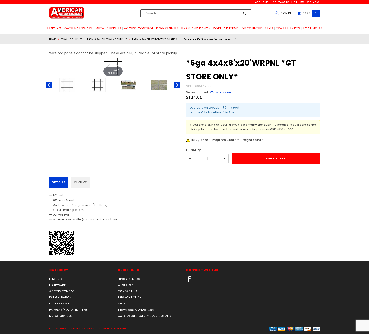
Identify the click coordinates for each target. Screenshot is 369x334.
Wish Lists (126, 285)
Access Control (62, 291)
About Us (261, 2)
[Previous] (109, 67)
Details (59, 182)
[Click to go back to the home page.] (66, 13)
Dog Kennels (59, 303)
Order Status (129, 279)
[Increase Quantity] (224, 158)
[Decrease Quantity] (190, 158)
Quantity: (194, 150)
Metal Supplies (60, 316)
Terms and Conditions (136, 310)
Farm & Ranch (60, 297)
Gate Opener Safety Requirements (145, 316)
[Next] (117, 67)
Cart (309, 13)
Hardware (57, 285)
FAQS (121, 303)
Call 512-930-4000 (306, 2)
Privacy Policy (129, 297)
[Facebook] (190, 280)
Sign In (285, 13)
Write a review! (221, 92)
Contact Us (281, 2)
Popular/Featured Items (68, 310)
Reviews (81, 182)
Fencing (55, 279)
